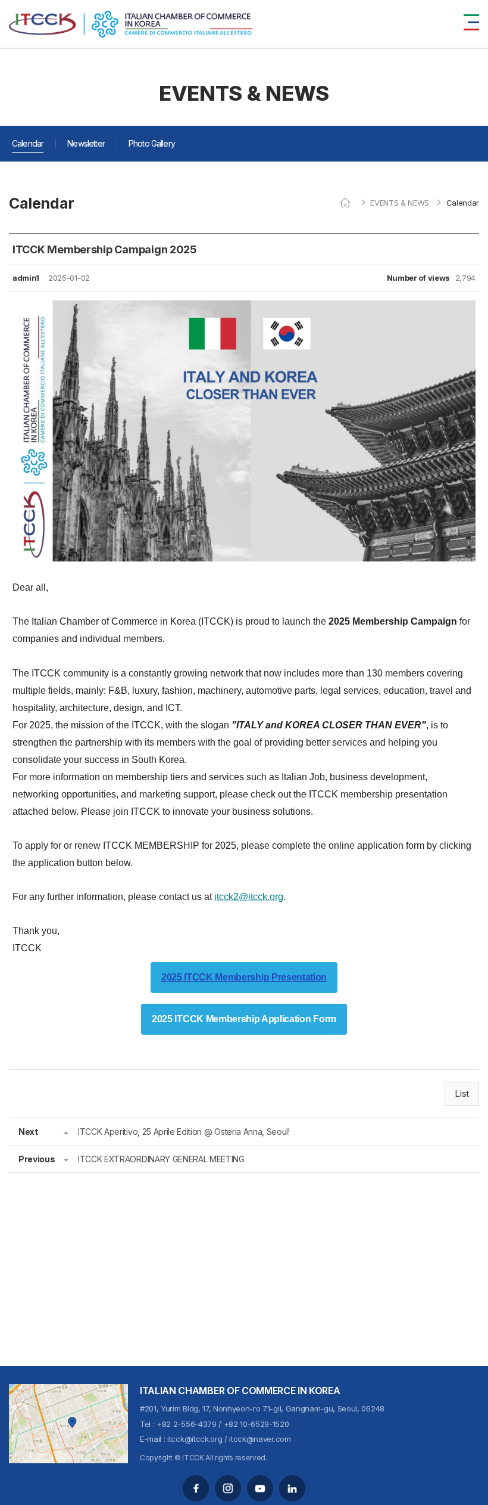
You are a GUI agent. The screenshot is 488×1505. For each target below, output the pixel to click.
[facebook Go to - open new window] (196, 1488)
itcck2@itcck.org (248, 897)
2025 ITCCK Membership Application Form (244, 1019)
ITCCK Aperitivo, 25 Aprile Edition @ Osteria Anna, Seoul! (184, 1132)
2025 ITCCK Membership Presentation (244, 977)
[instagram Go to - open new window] (228, 1488)
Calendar (27, 143)
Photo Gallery (152, 143)
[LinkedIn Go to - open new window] (292, 1488)
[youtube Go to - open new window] (260, 1488)
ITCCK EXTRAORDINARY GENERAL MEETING (161, 1159)
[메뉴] (471, 22)
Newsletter (86, 143)
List (462, 1093)
